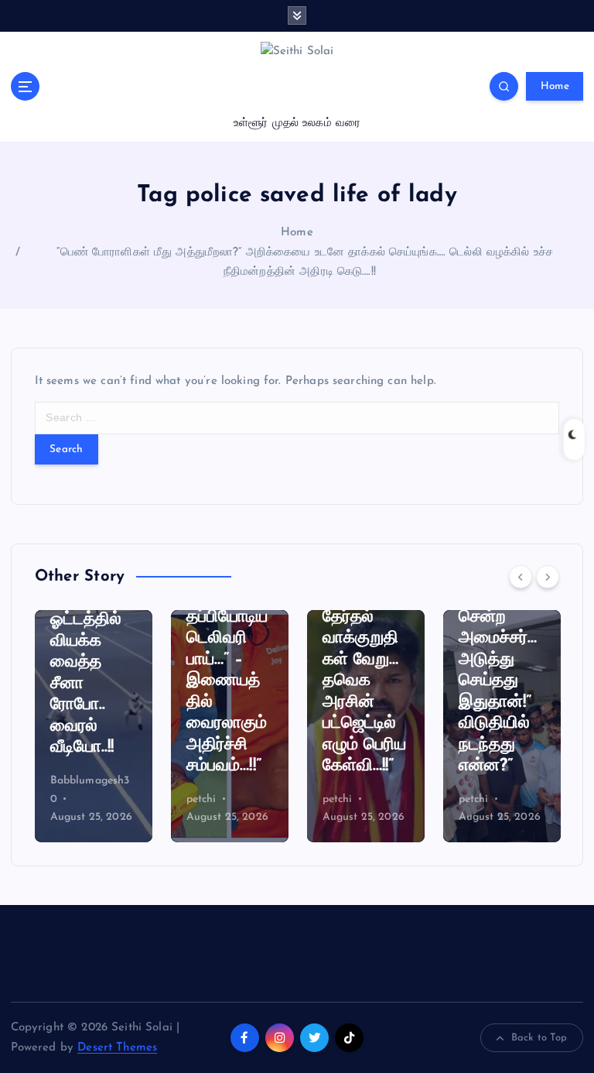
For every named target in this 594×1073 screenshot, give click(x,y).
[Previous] (520, 576)
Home (555, 86)
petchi (201, 799)
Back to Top (539, 1038)
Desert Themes (117, 1048)
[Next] (547, 576)
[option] (93, 726)
